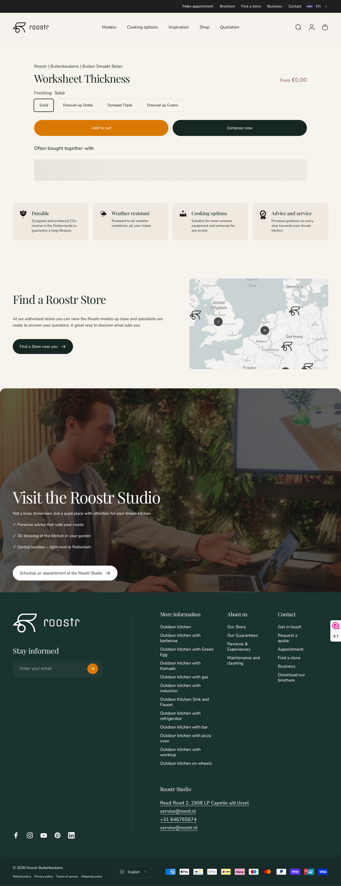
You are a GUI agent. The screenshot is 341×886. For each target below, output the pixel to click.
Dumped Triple (120, 105)
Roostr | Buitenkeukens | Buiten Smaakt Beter (78, 66)
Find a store (251, 6)
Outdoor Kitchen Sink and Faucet (184, 702)
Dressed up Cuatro (162, 105)
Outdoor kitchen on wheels (186, 763)
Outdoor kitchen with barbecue (180, 638)
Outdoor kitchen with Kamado (180, 666)
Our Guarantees (242, 635)
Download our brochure (291, 677)
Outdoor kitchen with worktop (180, 752)
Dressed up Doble (78, 105)
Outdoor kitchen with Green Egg (187, 652)
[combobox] (317, 6)
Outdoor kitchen (175, 627)
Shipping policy (91, 877)
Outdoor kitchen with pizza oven (185, 738)
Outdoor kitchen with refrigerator (180, 716)
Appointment (290, 649)
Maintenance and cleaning (243, 660)
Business (274, 6)
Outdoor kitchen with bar (184, 727)
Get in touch (289, 627)
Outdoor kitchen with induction (180, 688)
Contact (295, 6)
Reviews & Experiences (238, 646)
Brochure (227, 6)
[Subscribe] (92, 668)
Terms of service (67, 877)
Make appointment (197, 6)
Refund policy (22, 877)
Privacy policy (43, 877)
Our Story (236, 627)
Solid (43, 105)
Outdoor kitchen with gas (184, 677)
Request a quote (287, 638)
